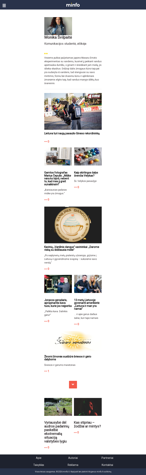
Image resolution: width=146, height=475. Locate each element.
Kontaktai (107, 464)
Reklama (73, 464)
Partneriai (107, 457)
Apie (38, 457)
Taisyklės (38, 464)
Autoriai (73, 457)
